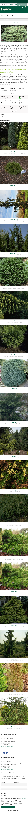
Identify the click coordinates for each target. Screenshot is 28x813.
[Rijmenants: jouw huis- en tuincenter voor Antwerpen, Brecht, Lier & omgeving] (6, 9)
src (22, 7)
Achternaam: (16, 782)
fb (4, 753)
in (7, 753)
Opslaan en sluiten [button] (8, 807)
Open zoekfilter (5, 19)
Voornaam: (3, 782)
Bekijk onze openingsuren (7, 746)
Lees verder (24, 798)
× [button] (26, 791)
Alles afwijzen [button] (21, 807)
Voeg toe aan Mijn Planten (21, 22)
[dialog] (14, 801)
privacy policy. (11, 779)
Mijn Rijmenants (22, 5)
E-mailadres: (3, 786)
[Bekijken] (25, 7)
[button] (14, 810)
